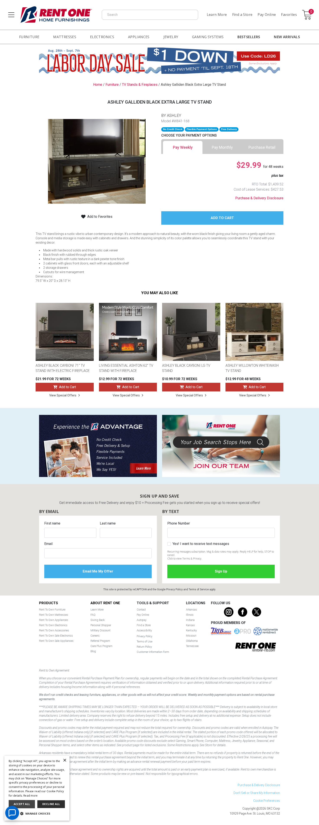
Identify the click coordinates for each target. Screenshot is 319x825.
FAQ (92, 614)
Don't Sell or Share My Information (256, 793)
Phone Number (178, 523)
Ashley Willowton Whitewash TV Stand (252, 368)
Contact (141, 609)
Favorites (289, 14)
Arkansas (191, 609)
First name (52, 523)
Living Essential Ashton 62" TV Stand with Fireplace (126, 368)
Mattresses (64, 37)
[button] (37, 813)
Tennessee (192, 646)
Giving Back (97, 620)
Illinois (190, 614)
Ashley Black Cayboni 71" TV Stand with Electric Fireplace (63, 368)
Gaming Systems (208, 37)
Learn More (217, 14)
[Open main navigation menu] (11, 15)
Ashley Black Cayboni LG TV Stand (186, 368)
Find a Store (242, 14)
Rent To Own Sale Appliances (56, 640)
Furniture (29, 37)
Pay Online (267, 14)
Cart (311, 12)
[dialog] (36, 788)
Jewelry (170, 37)
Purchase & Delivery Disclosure (259, 198)
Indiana (190, 620)
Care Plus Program (101, 646)
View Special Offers (62, 395)
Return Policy (144, 646)
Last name (108, 523)
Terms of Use (144, 641)
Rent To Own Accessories (54, 630)
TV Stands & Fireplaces (140, 84)
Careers (95, 635)
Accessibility (144, 630)
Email (48, 544)
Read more (30, 795)
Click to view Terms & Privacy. (184, 558)
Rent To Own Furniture (52, 609)
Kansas (190, 625)
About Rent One (105, 603)
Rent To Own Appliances (53, 620)
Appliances (139, 37)
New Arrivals (287, 37)
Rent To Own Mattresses (53, 614)
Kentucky (191, 630)
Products (48, 603)
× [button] (64, 760)
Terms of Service (199, 589)
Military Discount (100, 630)
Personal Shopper (100, 625)
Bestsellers (248, 37)
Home (97, 84)
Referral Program (100, 640)
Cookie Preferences (266, 800)
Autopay (141, 620)
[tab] (182, 147)
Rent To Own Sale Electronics (56, 635)
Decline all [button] (51, 804)
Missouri (191, 635)
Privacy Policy (174, 589)
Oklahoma (192, 640)
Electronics (102, 37)
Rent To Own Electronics (53, 625)
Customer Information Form (153, 651)
